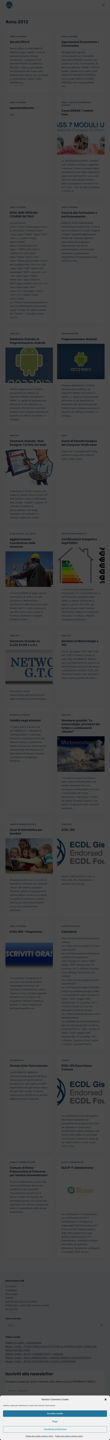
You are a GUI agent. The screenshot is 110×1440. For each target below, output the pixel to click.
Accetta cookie (55, 1413)
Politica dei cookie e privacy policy (40, 1436)
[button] (105, 1399)
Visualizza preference (55, 1429)
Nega (55, 1421)
